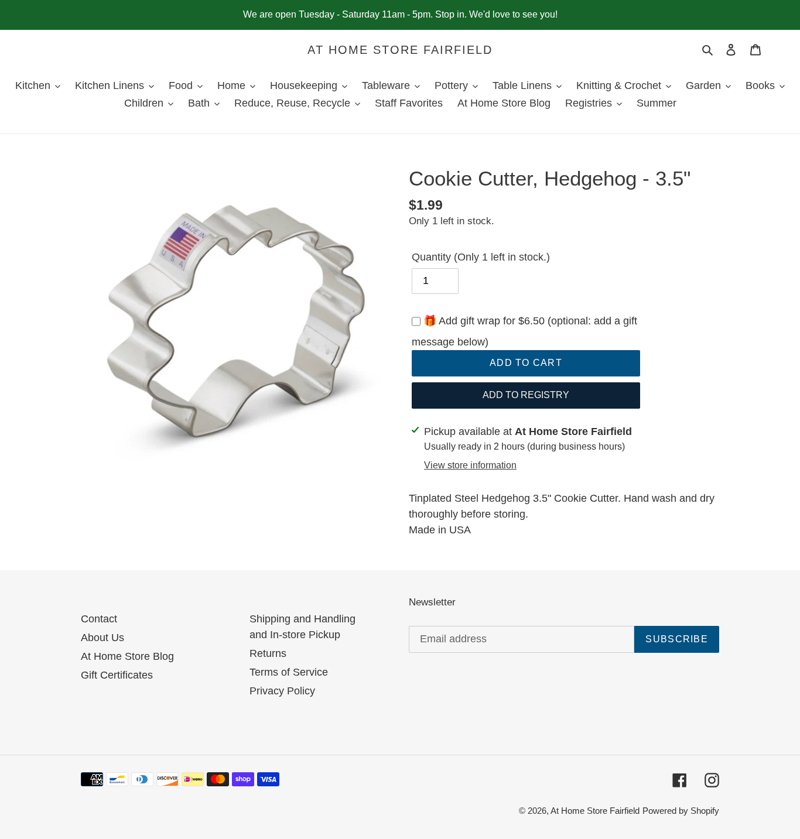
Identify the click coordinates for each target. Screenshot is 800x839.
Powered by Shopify (680, 811)
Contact (99, 619)
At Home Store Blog (127, 656)
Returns (267, 653)
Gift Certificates (117, 675)
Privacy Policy (282, 691)
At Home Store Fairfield (400, 49)
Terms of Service (288, 672)
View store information (470, 465)
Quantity (481, 257)
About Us (102, 637)
